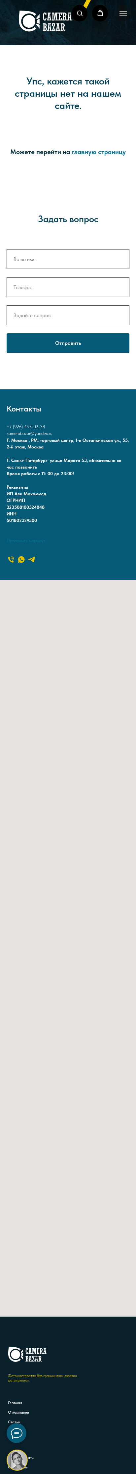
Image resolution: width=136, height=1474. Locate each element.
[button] (80, 13)
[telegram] (31, 559)
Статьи (14, 1422)
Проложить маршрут (26, 540)
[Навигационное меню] (123, 13)
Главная (15, 1402)
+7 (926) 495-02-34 (26, 426)
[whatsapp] (21, 559)
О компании (18, 1412)
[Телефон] (11, 559)
